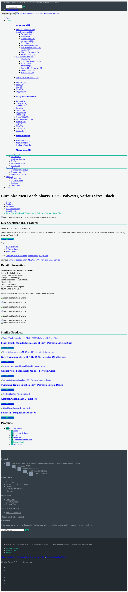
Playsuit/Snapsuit (24, 119)
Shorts (20, 115)
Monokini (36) (26, 66)
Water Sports (11, 251)
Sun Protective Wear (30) (31, 48)
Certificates (15, 185)
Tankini (16, 435)
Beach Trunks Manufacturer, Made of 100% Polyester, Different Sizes (36, 343)
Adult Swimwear (25, 57)
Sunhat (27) (25, 50)
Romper (21, 82)
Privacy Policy (12, 550)
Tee (19, 85)
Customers (15, 183)
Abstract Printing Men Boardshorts (19, 398)
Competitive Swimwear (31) (32, 68)
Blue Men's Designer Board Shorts (18, 412)
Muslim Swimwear (25, 30)
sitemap (9, 552)
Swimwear (23, 25)
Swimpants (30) (27, 41)
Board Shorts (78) (28, 70)
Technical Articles (18, 163)
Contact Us (10, 486)
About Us (10, 482)
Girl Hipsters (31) (28, 43)
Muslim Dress (23, 150)
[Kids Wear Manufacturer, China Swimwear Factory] (37, 13)
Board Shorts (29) (28, 54)
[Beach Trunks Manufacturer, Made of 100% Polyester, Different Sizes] (29, 338)
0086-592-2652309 (30, 468)
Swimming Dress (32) (29, 45)
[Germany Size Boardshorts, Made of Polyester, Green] (23, 366)
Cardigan (21, 103)
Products (9, 204)
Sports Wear (23, 136)
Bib (19, 89)
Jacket (20, 101)
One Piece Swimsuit (21, 433)
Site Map (9, 491)
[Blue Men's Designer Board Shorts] (15, 408)
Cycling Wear (23, 145)
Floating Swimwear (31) (30, 52)
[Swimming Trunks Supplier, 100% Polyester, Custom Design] (26, 380)
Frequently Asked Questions (17, 484)
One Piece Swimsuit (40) (31, 61)
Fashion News (18, 172)
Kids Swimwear (25, 32)
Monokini (17, 437)
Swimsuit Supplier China (56, 557)
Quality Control (17, 181)
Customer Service (18, 159)
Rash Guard (17, 444)
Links (3, 557)
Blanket (21, 121)
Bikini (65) (25, 59)
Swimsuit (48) (26, 34)
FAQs (13, 161)
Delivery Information (14, 489)
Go (24, 7)
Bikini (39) (25, 36)
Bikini (15, 431)
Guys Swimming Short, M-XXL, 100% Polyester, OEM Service (34, 260)
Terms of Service (12, 548)
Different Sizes (12, 249)
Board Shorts (11, 211)
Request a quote (7, 239)
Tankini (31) (26, 63)
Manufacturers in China (15, 557)
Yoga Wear (22, 143)
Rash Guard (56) (27, 72)
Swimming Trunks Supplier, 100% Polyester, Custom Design (32, 385)
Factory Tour (16, 178)
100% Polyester (12, 247)
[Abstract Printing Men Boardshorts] (15, 394)
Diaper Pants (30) (28, 39)
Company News (19, 170)
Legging (21, 91)
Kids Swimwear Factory (35, 557)
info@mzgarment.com (38, 471)
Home (8, 202)
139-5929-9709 (12, 10)
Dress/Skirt (22, 117)
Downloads (15, 166)
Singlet (20, 110)
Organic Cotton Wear (27, 77)
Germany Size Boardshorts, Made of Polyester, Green (27, 256)
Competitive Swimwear (22, 440)
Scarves (21, 128)
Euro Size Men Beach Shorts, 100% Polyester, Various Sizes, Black (34, 213)
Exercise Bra (23, 140)
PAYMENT (16, 157)
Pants (20, 131)
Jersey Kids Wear (26, 96)
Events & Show (18, 174)
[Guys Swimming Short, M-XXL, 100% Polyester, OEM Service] (27, 352)
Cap (19, 87)
